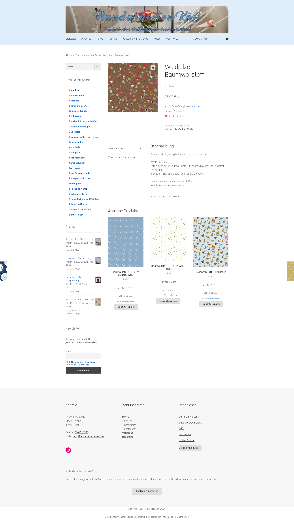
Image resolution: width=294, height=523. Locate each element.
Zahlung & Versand (189, 416)
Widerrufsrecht (186, 440)
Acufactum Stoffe (92, 55)
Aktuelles (86, 38)
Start (71, 55)
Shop (78, 55)
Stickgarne (74, 152)
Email (68, 351)
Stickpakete (75, 116)
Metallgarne (75, 183)
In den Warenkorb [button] (126, 307)
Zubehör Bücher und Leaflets (84, 121)
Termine (113, 38)
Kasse (157, 38)
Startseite (71, 38)
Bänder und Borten (78, 204)
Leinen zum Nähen (78, 189)
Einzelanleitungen (78, 111)
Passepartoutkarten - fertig (83, 137)
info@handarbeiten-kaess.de (88, 436)
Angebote (74, 100)
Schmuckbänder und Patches (84, 199)
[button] (153, 67)
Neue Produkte (76, 95)
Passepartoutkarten (79, 178)
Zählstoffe (74, 132)
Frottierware (75, 168)
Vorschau (74, 90)
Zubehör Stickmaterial (80, 209)
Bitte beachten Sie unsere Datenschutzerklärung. (80, 363)
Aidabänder (75, 147)
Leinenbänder (76, 142)
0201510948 (81, 432)
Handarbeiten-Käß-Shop (135, 38)
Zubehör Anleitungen (79, 126)
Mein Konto (172, 38)
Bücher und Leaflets (79, 106)
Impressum (185, 434)
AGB (181, 428)
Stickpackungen (77, 158)
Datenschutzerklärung (190, 422)
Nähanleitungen (77, 163)
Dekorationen (76, 215)
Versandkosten (193, 106)
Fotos (100, 38)
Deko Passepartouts (79, 173)
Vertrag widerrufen (189, 447)
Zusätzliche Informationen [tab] (122, 157)
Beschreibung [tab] (115, 148)
